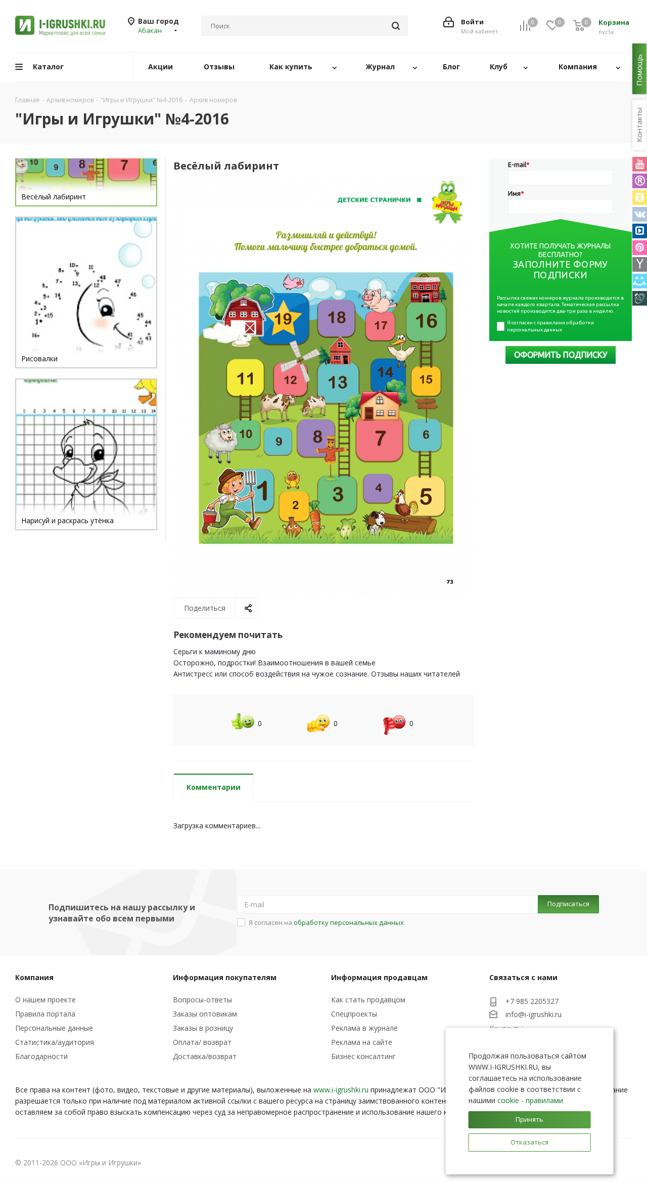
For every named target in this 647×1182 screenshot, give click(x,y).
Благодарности (41, 1056)
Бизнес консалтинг (363, 1056)
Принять (529, 1119)
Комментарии (214, 787)
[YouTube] (639, 164)
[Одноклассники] (639, 197)
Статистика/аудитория (54, 1042)
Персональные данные (54, 1028)
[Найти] (396, 26)
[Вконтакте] (639, 214)
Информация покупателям (224, 977)
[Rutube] (639, 181)
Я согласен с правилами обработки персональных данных (551, 326)
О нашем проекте (45, 999)
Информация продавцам (379, 977)
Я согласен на (326, 922)
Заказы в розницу (203, 1028)
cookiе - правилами (530, 1100)
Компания (34, 977)
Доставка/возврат (205, 1056)
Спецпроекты (354, 1014)
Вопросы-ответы (202, 999)
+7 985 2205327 (532, 1001)
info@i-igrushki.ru (533, 1014)
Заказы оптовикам (205, 1014)
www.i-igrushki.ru (340, 1089)
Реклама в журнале (364, 1028)
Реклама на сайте (361, 1042)
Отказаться (529, 1142)
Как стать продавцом (368, 999)
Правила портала (45, 1014)
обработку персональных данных (349, 922)
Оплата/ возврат (202, 1042)
